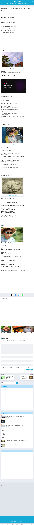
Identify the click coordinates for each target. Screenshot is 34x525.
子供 (8, 300)
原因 (5, 300)
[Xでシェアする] (11, 295)
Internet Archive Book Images (12, 195)
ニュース (3, 396)
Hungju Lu (13, 68)
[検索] (17, 383)
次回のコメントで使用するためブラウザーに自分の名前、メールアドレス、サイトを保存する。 (16, 367)
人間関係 (19, 3)
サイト (2, 363)
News (26, 3)
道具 (2, 406)
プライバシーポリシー (18, 519)
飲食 (10, 3)
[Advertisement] (17, 40)
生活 (13, 3)
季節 (2, 402)
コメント (3, 343)
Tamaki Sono (13, 144)
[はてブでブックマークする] (19, 295)
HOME (17, 518)
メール (2, 359)
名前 (2, 355)
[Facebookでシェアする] (15, 295)
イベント (23, 3)
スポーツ (3, 394)
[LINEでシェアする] (22, 295)
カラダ (8, 3)
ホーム (13, 519)
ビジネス (16, 3)
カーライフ (3, 390)
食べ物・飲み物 (4, 408)
